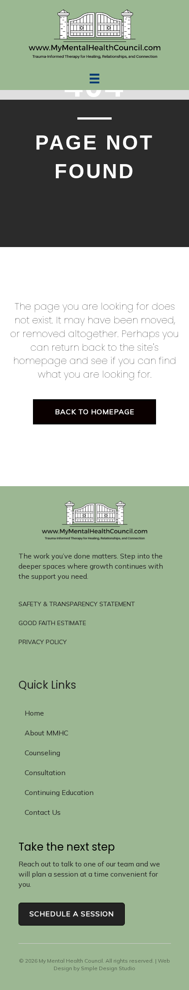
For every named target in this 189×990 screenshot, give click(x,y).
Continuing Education (59, 792)
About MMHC (47, 732)
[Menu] (94, 79)
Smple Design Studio (108, 968)
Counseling (42, 752)
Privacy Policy (42, 642)
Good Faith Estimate (52, 623)
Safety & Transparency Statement (76, 604)
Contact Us (43, 812)
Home (34, 713)
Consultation (45, 772)
